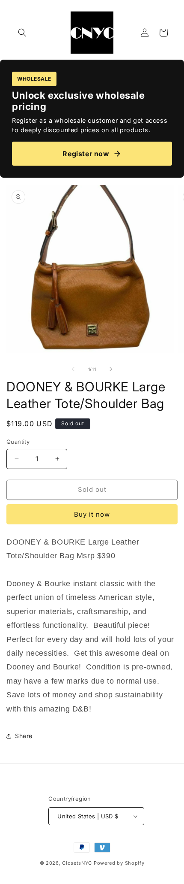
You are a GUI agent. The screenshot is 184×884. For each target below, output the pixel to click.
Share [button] (24, 735)
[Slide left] (73, 369)
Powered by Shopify (119, 863)
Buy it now (92, 514)
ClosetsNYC (77, 863)
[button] (22, 32)
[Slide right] (110, 369)
